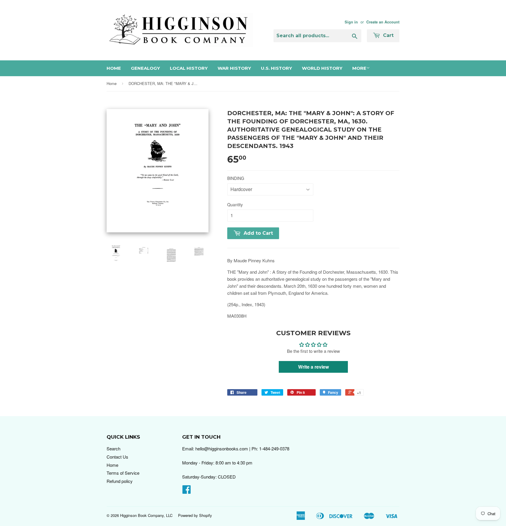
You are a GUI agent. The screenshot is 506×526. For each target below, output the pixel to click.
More (359, 68)
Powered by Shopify (195, 515)
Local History (189, 68)
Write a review (313, 366)
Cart (388, 35)
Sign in (351, 22)
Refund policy (120, 481)
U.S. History (276, 68)
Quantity (235, 204)
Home (114, 68)
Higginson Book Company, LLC (146, 515)
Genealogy (145, 68)
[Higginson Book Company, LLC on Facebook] (186, 491)
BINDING (235, 178)
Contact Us (117, 457)
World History (322, 68)
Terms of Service (123, 473)
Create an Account (382, 22)
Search (113, 448)
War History (234, 68)
